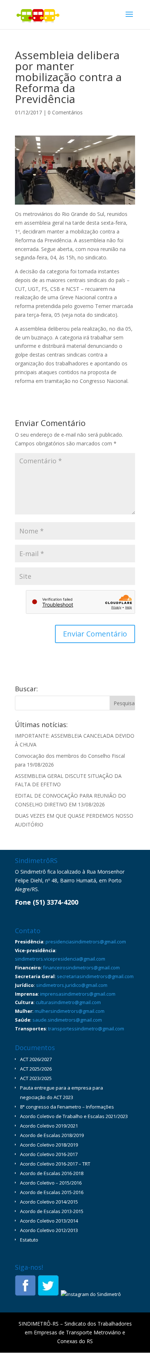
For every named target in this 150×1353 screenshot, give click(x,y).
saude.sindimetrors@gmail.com (67, 1019)
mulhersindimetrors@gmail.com (69, 1011)
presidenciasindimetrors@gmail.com (86, 941)
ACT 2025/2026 (36, 1068)
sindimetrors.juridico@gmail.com (71, 985)
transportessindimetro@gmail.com (86, 1028)
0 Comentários (65, 112)
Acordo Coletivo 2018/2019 (49, 1144)
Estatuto (29, 1239)
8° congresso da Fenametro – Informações (67, 1106)
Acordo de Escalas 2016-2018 (51, 1173)
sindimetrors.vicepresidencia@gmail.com (60, 958)
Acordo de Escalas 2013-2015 (51, 1211)
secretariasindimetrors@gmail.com (95, 976)
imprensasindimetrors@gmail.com (77, 994)
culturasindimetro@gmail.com (68, 1002)
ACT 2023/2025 (36, 1078)
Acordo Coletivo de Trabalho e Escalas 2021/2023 (74, 1116)
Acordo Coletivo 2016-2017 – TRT (55, 1163)
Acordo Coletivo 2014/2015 (49, 1201)
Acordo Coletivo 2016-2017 (49, 1154)
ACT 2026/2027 (36, 1059)
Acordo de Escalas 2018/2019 (52, 1135)
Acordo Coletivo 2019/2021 (49, 1125)
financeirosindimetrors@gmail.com (81, 967)
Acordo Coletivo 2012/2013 (49, 1230)
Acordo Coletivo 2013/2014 (49, 1220)
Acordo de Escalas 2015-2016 (51, 1192)
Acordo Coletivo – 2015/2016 (51, 1182)
